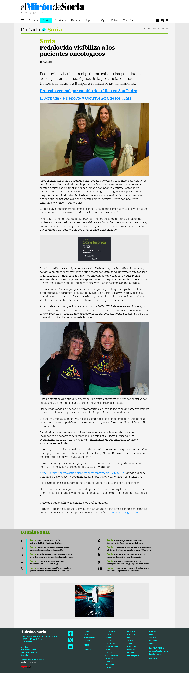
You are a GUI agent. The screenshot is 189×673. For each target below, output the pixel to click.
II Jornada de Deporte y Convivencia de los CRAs (86, 98)
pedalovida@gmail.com (125, 512)
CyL (103, 20)
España (75, 20)
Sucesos (165, 28)
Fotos (114, 20)
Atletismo (131, 643)
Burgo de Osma (111, 646)
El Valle (108, 640)
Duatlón (130, 652)
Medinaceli (109, 664)
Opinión (128, 20)
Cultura (152, 643)
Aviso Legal (25, 647)
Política (152, 634)
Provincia (60, 20)
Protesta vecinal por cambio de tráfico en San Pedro (88, 91)
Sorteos (153, 658)
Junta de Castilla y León (158, 651)
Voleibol (130, 640)
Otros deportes (133, 655)
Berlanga (108, 637)
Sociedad (152, 637)
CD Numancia (132, 634)
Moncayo (109, 658)
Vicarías (108, 652)
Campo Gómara (111, 655)
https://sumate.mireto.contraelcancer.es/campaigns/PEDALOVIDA (82, 472)
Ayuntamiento (153, 28)
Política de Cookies (28, 650)
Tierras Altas (110, 643)
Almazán (108, 661)
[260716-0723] (94, 600)
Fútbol (130, 637)
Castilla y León (156, 648)
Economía (153, 640)
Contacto (24, 655)
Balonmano (131, 646)
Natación (131, 649)
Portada (33, 20)
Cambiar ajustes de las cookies (33, 659)
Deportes (90, 20)
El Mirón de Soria (53, 7)
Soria (46, 20)
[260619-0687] (94, 248)
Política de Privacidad (29, 652)
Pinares (108, 634)
